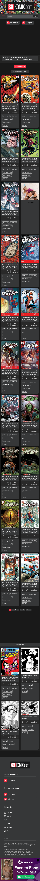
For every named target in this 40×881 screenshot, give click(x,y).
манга (30, 685)
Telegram (29, 23)
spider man (13, 116)
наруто (24, 688)
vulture (5, 125)
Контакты (11, 780)
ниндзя (31, 688)
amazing (5, 116)
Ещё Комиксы (20, 645)
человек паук (7, 122)
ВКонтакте (14, 23)
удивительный (7, 119)
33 (27, 610)
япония (24, 691)
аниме (24, 685)
